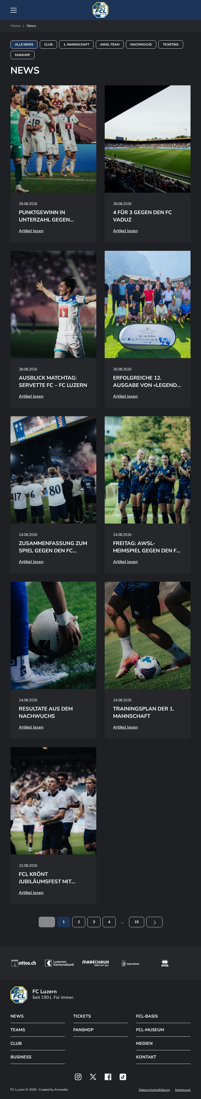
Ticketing (171, 44)
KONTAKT (146, 1057)
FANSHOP (83, 1030)
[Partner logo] (78, 1077)
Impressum (183, 1090)
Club (48, 44)
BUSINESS (20, 1057)
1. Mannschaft (76, 44)
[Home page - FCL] (100, 10)
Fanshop (22, 55)
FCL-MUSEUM (150, 1030)
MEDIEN (144, 1043)
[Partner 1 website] (23, 963)
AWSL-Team (109, 44)
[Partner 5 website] (164, 963)
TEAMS (17, 1030)
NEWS (17, 1016)
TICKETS (82, 1016)
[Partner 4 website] (130, 963)
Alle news (24, 44)
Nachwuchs (141, 44)
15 (137, 921)
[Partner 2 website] (59, 963)
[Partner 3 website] (95, 963)
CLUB (16, 1043)
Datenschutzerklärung (154, 1090)
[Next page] (154, 922)
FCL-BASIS (147, 1016)
